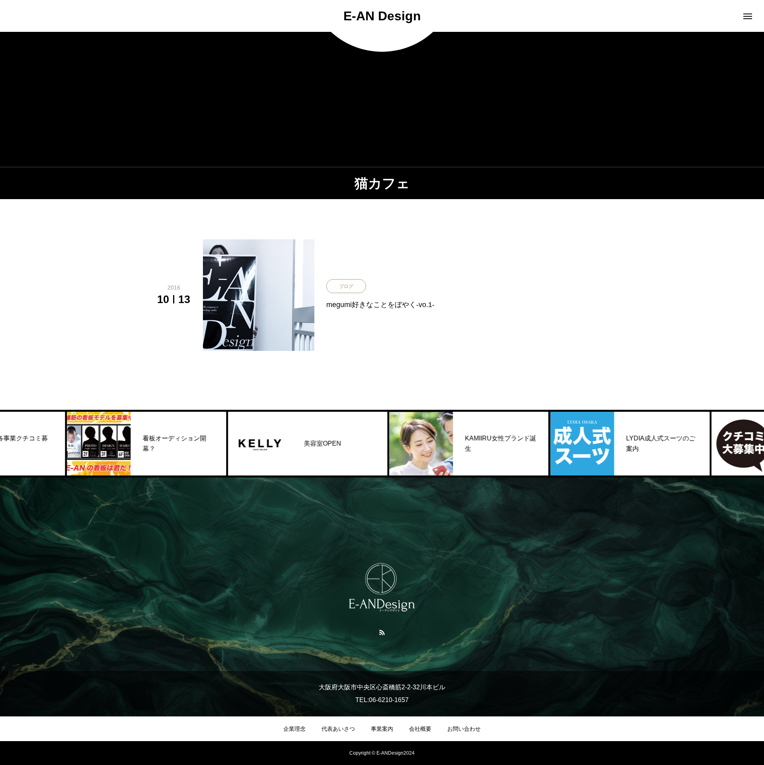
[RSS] (382, 632)
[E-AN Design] (382, 587)
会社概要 (420, 729)
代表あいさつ (338, 729)
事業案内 (382, 729)
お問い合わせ (464, 729)
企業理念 (294, 729)
